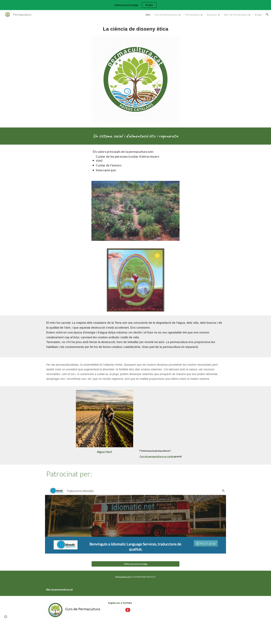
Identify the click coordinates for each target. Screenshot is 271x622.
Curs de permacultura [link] (166, 14)
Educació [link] (212, 14)
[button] (267, 14)
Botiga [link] (258, 14)
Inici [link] (148, 14)
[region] (135, 5)
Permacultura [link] (192, 14)
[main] (135, 29)
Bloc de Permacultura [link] (235, 14)
